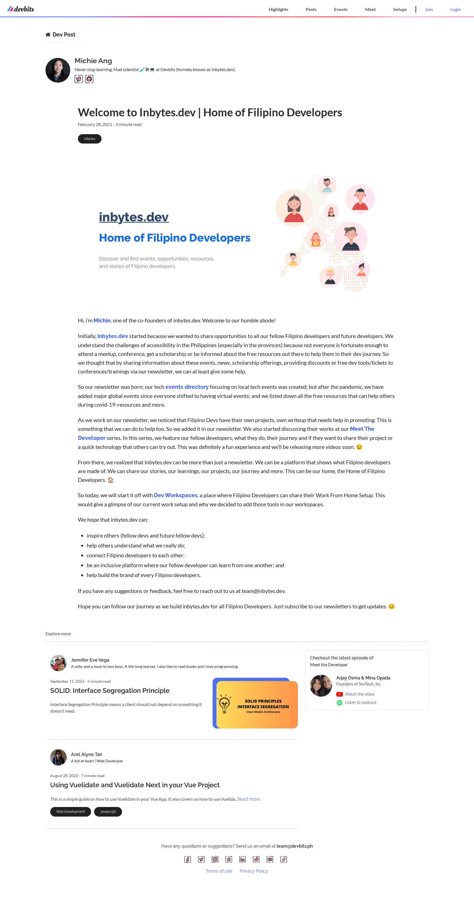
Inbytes (89, 139)
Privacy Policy (254, 871)
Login (455, 9)
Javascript (108, 812)
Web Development (70, 812)
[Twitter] (202, 860)
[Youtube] (271, 860)
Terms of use (219, 871)
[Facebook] (189, 860)
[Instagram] (216, 860)
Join (429, 9)
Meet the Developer (329, 664)
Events (341, 9)
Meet (370, 9)
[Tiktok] (285, 860)
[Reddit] (257, 860)
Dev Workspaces (176, 495)
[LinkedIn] (244, 860)
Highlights (278, 9)
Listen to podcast (360, 702)
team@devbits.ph (294, 846)
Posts (311, 9)
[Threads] (230, 860)
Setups (400, 9)
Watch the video (359, 694)
